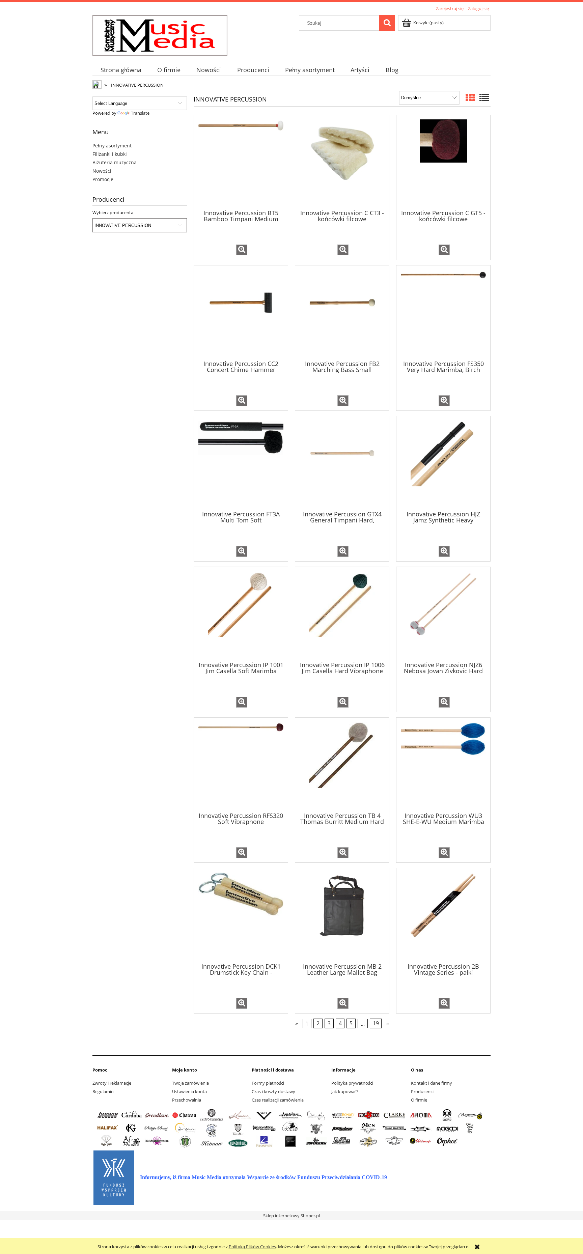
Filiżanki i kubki (109, 154)
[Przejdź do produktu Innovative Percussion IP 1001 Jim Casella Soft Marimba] (240, 613)
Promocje (102, 179)
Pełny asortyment (112, 145)
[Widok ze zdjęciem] (470, 97)
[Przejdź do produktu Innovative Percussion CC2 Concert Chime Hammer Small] (240, 312)
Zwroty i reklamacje (111, 1083)
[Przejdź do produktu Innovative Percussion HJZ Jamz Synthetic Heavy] (443, 463)
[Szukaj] (387, 23)
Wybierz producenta (112, 212)
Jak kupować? (344, 1091)
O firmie (419, 1100)
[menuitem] (120, 70)
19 (376, 1023)
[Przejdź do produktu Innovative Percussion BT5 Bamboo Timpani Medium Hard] (240, 161)
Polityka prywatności (352, 1083)
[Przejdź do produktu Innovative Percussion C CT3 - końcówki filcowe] (342, 161)
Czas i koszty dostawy (273, 1091)
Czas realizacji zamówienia (278, 1100)
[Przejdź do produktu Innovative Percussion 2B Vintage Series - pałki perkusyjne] (443, 915)
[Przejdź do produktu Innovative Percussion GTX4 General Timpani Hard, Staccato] (342, 463)
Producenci (422, 1091)
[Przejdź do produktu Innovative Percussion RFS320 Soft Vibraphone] (240, 764)
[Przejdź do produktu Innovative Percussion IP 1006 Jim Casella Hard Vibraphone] (342, 613)
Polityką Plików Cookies (252, 1247)
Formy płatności (268, 1083)
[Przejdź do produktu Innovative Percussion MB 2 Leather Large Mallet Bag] (342, 915)
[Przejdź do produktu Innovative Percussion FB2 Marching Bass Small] (342, 312)
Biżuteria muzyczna (114, 162)
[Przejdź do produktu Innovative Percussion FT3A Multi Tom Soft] (240, 463)
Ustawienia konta (189, 1091)
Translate (140, 113)
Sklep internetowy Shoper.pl (291, 1216)
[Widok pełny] (484, 97)
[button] (241, 250)
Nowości (101, 171)
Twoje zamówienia (190, 1083)
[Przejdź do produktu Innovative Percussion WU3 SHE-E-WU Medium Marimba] (443, 764)
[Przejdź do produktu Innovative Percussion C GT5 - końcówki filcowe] (443, 161)
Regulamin (103, 1091)
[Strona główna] (159, 34)
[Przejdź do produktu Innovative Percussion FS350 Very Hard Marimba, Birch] (443, 312)
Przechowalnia (186, 1100)
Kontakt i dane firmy (431, 1083)
